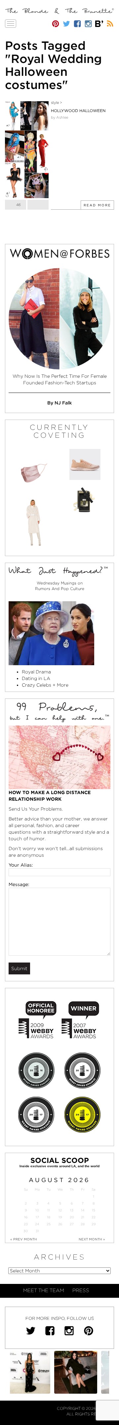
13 (71, 1210)
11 (48, 1210)
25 (49, 1224)
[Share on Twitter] (38, 205)
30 (25, 1231)
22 (94, 1217)
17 (37, 1217)
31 (37, 1231)
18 (48, 1217)
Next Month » (92, 1239)
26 (60, 1224)
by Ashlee (59, 117)
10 (37, 1210)
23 (26, 1224)
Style (55, 102)
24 (37, 1224)
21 (82, 1217)
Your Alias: (21, 865)
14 (83, 1210)
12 (60, 1210)
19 (60, 1217)
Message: (19, 884)
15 (93, 1210)
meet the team (43, 1290)
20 (72, 1217)
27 (72, 1224)
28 (83, 1224)
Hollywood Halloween (78, 110)
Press (80, 1290)
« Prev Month (23, 1239)
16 (25, 1217)
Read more (97, 205)
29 (94, 1224)
